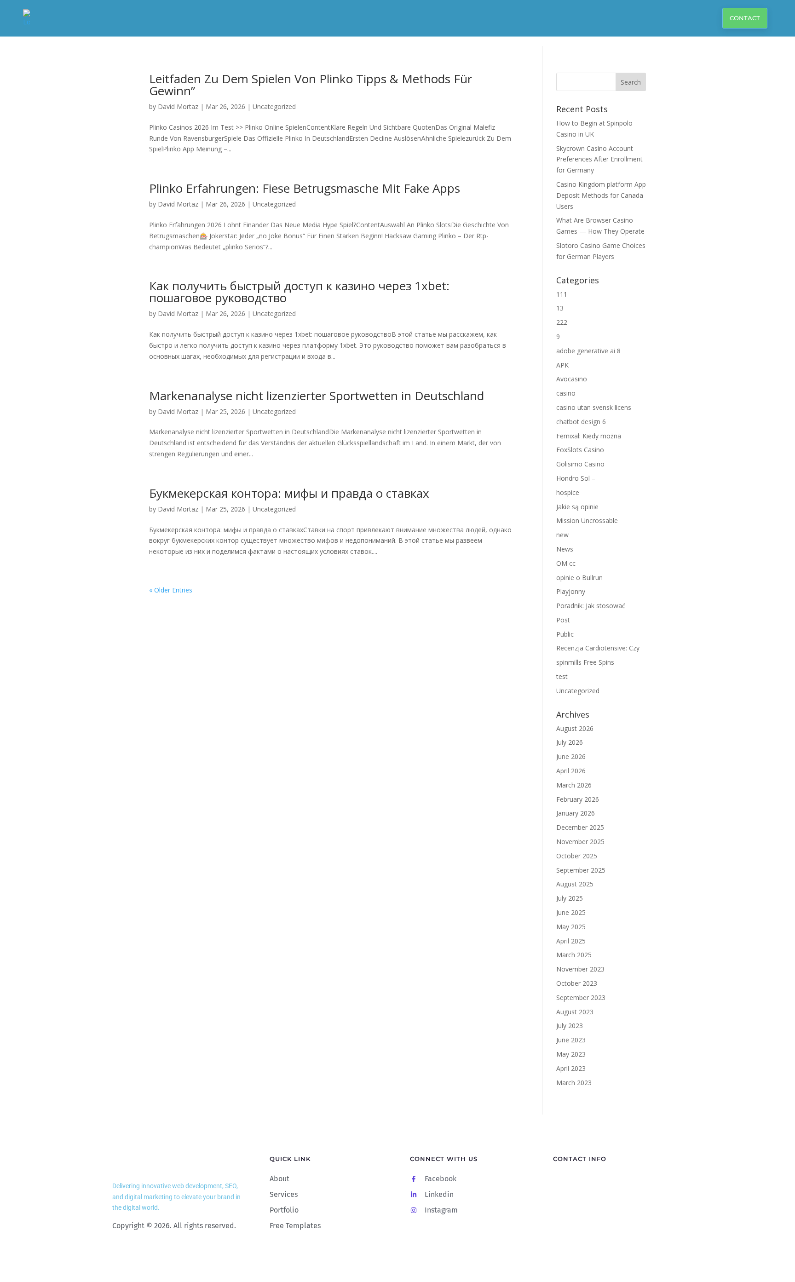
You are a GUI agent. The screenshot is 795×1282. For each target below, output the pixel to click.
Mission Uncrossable (587, 520)
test (562, 676)
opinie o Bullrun (579, 577)
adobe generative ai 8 (588, 350)
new (562, 534)
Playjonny (570, 591)
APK (562, 365)
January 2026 (575, 813)
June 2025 (571, 912)
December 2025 (580, 827)
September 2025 (580, 870)
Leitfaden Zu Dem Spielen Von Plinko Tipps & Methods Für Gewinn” (310, 84)
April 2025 (571, 941)
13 (560, 308)
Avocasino (571, 378)
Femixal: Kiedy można (588, 435)
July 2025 (569, 898)
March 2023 (574, 1082)
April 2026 (571, 770)
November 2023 (580, 969)
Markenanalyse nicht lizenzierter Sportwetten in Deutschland (316, 395)
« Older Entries (170, 590)
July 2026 (569, 742)
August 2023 (574, 1011)
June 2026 (571, 756)
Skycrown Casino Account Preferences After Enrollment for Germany (599, 159)
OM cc (566, 563)
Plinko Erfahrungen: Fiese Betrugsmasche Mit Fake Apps (304, 188)
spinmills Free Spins (585, 662)
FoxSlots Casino (580, 449)
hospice (567, 492)
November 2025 (580, 841)
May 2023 (571, 1054)
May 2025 (571, 926)
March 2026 (574, 785)
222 (561, 322)
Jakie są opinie (577, 506)
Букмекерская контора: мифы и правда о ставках (289, 493)
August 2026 (574, 728)
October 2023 (576, 983)
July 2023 (569, 1025)
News (564, 549)
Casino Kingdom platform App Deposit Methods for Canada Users (601, 195)
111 (561, 294)
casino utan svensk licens (593, 407)
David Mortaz (178, 106)
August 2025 (574, 884)
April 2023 (571, 1068)
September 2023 (580, 997)
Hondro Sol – (575, 478)
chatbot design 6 (581, 421)
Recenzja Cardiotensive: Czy (597, 648)
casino (566, 393)
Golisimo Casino (580, 464)
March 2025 (574, 954)
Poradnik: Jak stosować (590, 605)
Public (565, 634)
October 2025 (576, 855)
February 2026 (577, 799)
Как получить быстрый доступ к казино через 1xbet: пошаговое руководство (299, 291)
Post (563, 619)
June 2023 (571, 1039)
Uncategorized (274, 106)
